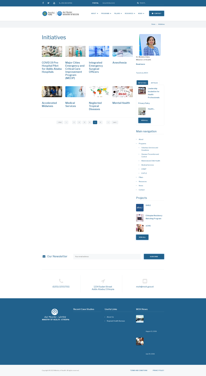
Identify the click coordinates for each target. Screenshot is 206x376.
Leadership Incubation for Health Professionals (154, 93)
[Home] (60, 14)
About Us (110, 317)
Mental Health (121, 102)
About (93, 13)
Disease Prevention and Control (150, 155)
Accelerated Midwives (49, 104)
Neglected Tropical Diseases (95, 106)
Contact (157, 13)
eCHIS (148, 226)
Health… (151, 109)
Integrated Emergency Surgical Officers (96, 67)
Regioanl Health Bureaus (116, 321)
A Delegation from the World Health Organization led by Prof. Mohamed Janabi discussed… (155, 322)
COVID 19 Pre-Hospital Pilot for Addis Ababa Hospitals (52, 67)
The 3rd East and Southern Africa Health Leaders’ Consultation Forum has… (154, 345)
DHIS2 (148, 205)
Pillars (117, 13)
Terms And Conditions (138, 370)
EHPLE (144, 173)
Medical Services (70, 104)
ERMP (143, 169)
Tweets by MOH (142, 73)
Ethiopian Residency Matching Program (154, 217)
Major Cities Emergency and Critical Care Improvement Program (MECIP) (74, 70)
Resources (129, 13)
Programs (105, 13)
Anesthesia (119, 62)
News (140, 13)
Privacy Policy (144, 103)
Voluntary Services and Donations (149, 149)
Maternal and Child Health (150, 161)
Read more (140, 64)
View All (144, 120)
